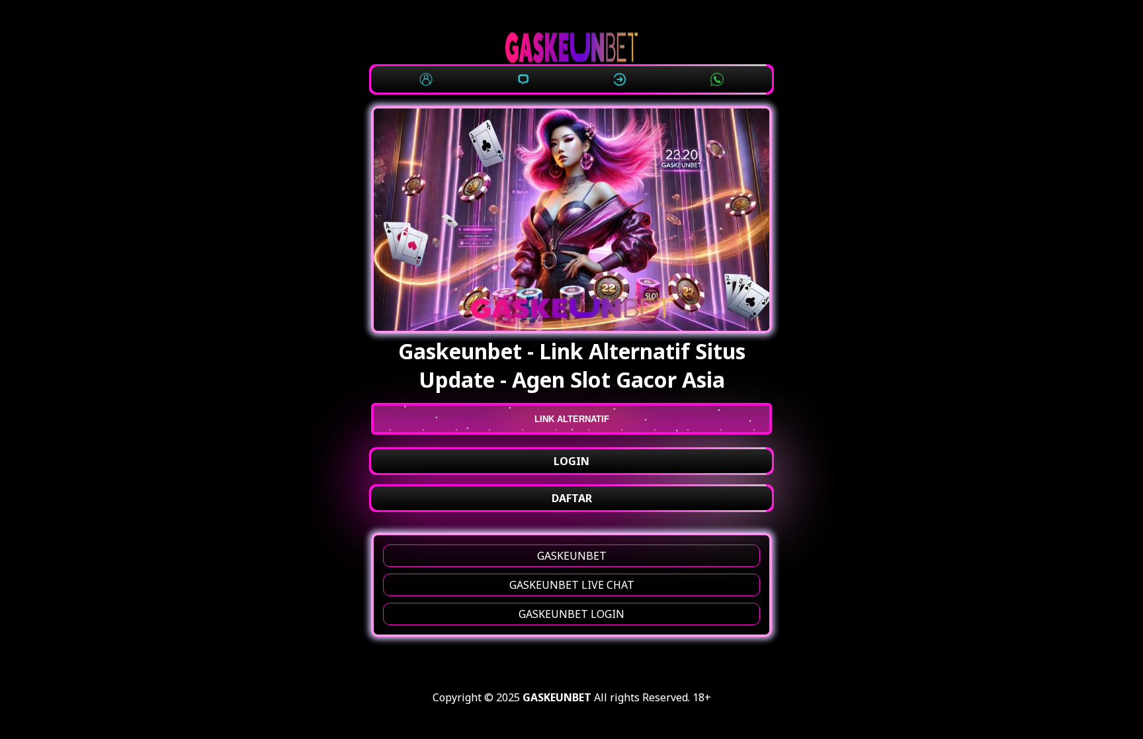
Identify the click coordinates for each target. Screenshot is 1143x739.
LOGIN (571, 461)
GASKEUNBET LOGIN (571, 614)
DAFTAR (572, 498)
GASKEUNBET (572, 555)
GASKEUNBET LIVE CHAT (571, 585)
